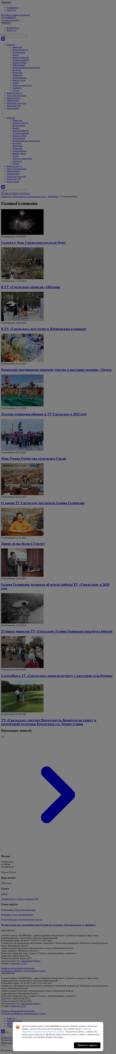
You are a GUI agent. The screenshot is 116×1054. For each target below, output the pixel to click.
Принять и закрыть (87, 1045)
